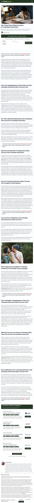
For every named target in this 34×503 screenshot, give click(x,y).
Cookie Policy (23, 493)
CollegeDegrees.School (5, 288)
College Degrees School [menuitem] (24, 53)
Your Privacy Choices (4, 501)
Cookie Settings (27, 499)
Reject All (21, 499)
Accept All (21, 501)
